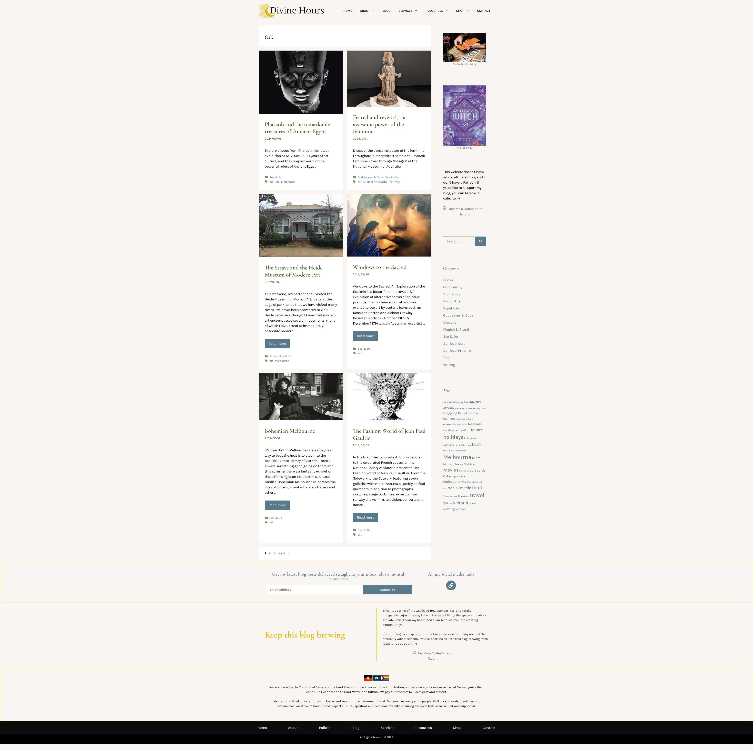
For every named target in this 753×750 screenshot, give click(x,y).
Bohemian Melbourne (290, 430)
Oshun (448, 476)
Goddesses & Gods (371, 177)
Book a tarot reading (465, 64)
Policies (325, 728)
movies (450, 470)
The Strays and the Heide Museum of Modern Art (293, 271)
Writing (449, 365)
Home (347, 11)
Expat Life (451, 308)
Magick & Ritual (456, 329)
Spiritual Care (454, 343)
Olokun (462, 471)
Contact (483, 11)
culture (449, 418)
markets (449, 450)
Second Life (472, 482)
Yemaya (461, 509)
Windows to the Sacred (380, 267)
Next (284, 553)
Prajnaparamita (454, 481)
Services (405, 11)
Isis (277, 182)
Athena (448, 408)
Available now (465, 147)
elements (449, 424)
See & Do (275, 177)
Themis (463, 496)
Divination (451, 294)
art (271, 182)
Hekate (476, 430)
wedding (449, 509)
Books (273, 356)
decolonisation (464, 418)
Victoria (460, 502)
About (365, 11)
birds (483, 408)
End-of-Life (451, 301)
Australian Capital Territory (381, 182)
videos (472, 503)
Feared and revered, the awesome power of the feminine (380, 124)
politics (460, 476)
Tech (446, 358)
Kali (464, 444)
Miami (476, 458)
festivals (475, 424)
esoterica (462, 424)
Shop (460, 11)
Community (452, 287)
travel (476, 495)
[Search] (480, 241)
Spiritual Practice (457, 350)
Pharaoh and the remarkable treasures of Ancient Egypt (297, 128)
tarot (477, 487)
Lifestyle (449, 322)
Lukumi (474, 444)
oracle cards (476, 470)
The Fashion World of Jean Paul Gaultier (389, 434)
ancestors (451, 402)
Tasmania (450, 496)
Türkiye (447, 503)
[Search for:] (459, 241)
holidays (453, 437)
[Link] (451, 585)
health (463, 430)
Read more (277, 343)
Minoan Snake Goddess (459, 464)
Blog (387, 11)
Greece (453, 430)
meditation (461, 450)
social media (459, 487)
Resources (434, 11)
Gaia (445, 430)
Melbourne (288, 182)
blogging (450, 413)
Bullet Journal (469, 413)
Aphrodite (467, 402)
